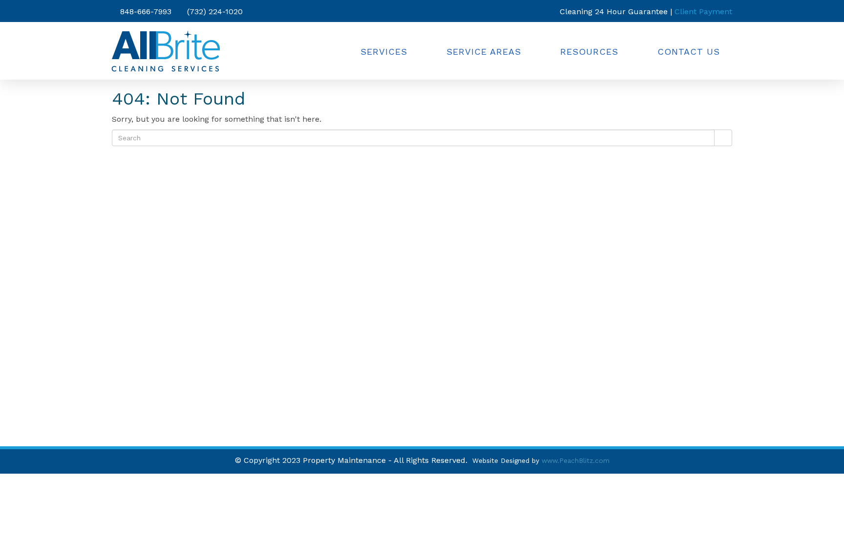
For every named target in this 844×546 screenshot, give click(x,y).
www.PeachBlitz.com (576, 460)
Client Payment (703, 11)
